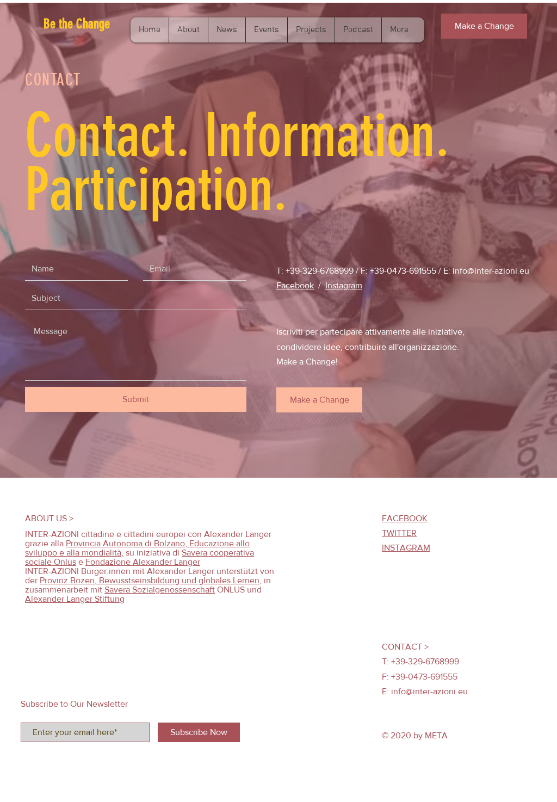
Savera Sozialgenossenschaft (159, 589)
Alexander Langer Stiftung (75, 598)
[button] (93, 23)
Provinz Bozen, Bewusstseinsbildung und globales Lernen (149, 580)
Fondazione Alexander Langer (142, 561)
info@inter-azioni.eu (491, 270)
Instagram (343, 285)
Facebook (295, 285)
